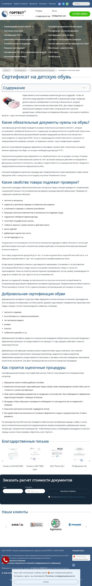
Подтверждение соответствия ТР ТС (19, 26)
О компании (7, 4)
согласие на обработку (39, 568)
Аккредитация (78, 550)
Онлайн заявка (79, 14)
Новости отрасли (21, 4)
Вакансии (33, 4)
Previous (6, 526)
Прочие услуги (54, 56)
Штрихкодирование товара (15, 56)
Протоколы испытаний (13, 31)
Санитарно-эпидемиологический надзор (65, 26)
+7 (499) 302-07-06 (42, 16)
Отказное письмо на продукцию (17, 43)
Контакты (43, 4)
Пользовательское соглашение (13, 560)
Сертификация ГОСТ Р (13, 35)
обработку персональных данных (73, 497)
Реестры (52, 4)
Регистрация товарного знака (60, 48)
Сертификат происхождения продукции (64, 39)
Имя (4, 487)
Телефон (28, 487)
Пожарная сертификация (14, 48)
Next (86, 526)
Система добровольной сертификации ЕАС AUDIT (68, 43)
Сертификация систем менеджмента (63, 31)
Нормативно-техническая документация (20, 39)
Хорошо (46, 582)
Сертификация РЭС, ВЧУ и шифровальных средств (25, 52)
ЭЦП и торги (53, 52)
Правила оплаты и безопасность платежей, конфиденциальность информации (31, 563)
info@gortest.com (59, 16)
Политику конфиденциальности (60, 576)
